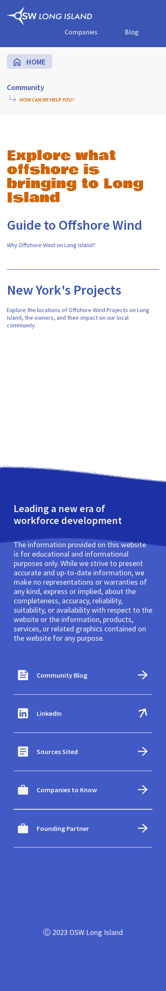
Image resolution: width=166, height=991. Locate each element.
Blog (132, 32)
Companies (81, 32)
